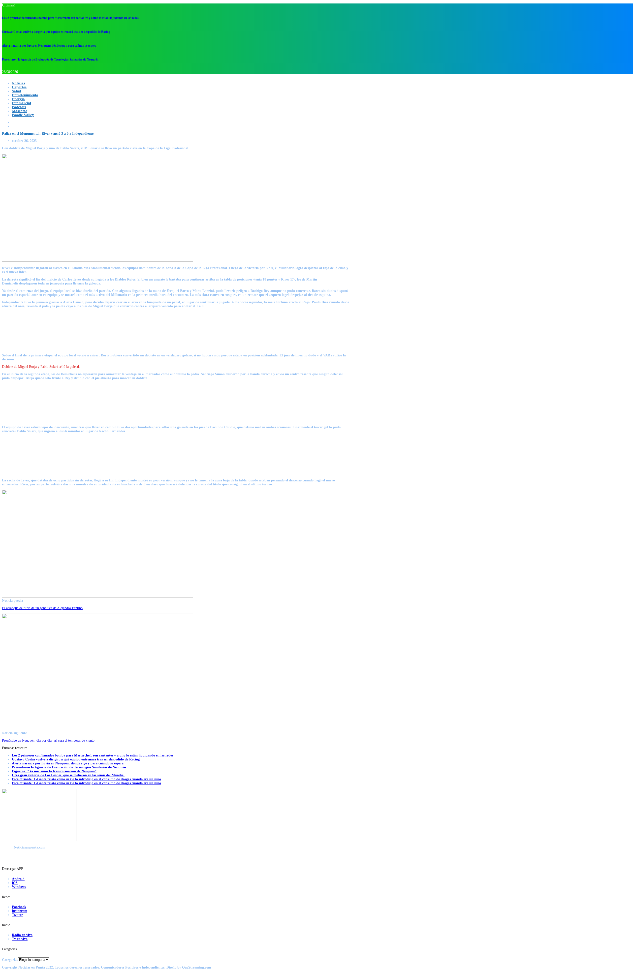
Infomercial (21, 103)
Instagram (19, 911)
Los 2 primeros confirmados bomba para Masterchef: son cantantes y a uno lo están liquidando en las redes (70, 18)
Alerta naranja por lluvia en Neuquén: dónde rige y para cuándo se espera (49, 45)
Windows (19, 887)
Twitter (17, 915)
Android (18, 879)
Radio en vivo (22, 935)
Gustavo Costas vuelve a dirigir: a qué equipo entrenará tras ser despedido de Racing (56, 31)
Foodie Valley (23, 115)
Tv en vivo (20, 939)
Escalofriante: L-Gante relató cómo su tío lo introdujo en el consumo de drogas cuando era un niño (86, 779)
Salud (16, 91)
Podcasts (19, 107)
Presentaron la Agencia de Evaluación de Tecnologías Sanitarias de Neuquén (50, 59)
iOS (15, 883)
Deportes (19, 87)
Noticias (18, 83)
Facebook (19, 907)
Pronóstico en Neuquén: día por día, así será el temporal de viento (48, 740)
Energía (18, 99)
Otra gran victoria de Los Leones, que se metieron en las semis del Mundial (68, 775)
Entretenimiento (25, 95)
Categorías (10, 960)
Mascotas (19, 111)
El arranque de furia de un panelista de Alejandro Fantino (42, 608)
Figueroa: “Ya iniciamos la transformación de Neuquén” (54, 771)
